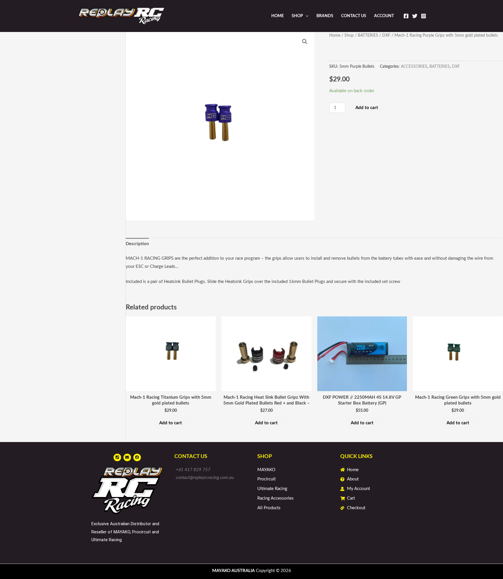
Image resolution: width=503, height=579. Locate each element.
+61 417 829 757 (193, 470)
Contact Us (353, 16)
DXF (386, 35)
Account (384, 16)
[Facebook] (406, 16)
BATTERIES (368, 35)
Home (277, 16)
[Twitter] (414, 16)
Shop (297, 16)
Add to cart (366, 108)
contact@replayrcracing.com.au (205, 477)
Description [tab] (137, 244)
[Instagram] (423, 16)
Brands (324, 16)
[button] (305, 41)
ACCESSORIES (414, 67)
